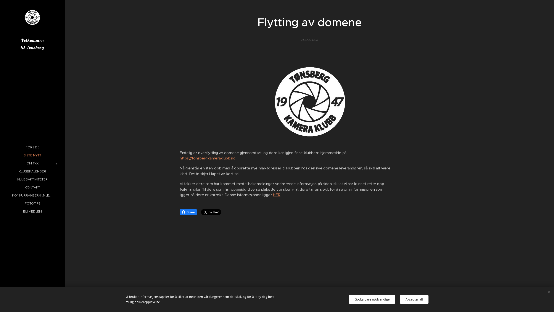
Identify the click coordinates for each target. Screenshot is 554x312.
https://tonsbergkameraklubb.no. (208, 158)
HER (276, 194)
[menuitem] (32, 147)
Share (191, 212)
